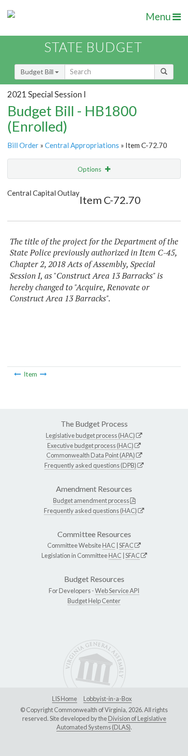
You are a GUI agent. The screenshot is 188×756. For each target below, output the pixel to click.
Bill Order (23, 145)
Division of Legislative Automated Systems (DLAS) (111, 723)
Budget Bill (38, 72)
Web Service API (117, 590)
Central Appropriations (82, 145)
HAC (108, 545)
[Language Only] (17, 374)
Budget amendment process (91, 500)
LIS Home (64, 698)
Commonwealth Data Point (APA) (90, 455)
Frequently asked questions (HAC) (90, 510)
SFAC (126, 545)
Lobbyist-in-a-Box (107, 698)
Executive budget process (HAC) (90, 445)
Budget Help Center (94, 601)
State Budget (93, 47)
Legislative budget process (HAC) (90, 435)
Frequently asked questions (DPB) (90, 465)
